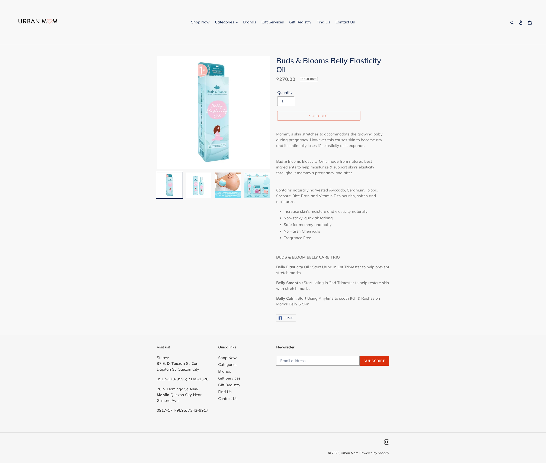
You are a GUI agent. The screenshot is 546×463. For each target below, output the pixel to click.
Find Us (225, 391)
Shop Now (227, 357)
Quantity (285, 92)
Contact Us (228, 398)
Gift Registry (229, 384)
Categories (227, 364)
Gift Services (229, 378)
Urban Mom (349, 453)
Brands (224, 371)
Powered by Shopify (374, 453)
